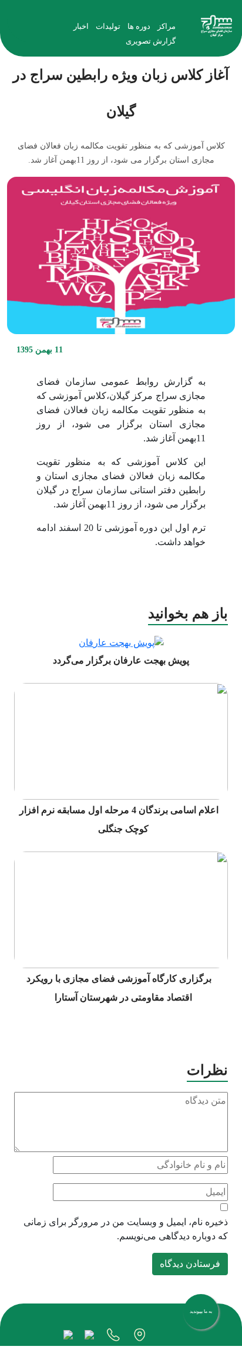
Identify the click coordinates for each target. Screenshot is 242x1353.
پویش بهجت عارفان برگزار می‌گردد (121, 660)
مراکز (166, 26)
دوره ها (138, 26)
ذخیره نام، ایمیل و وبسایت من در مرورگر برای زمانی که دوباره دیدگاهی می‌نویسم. (125, 1229)
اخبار (81, 26)
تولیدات (108, 26)
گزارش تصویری (151, 41)
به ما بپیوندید (201, 1311)
